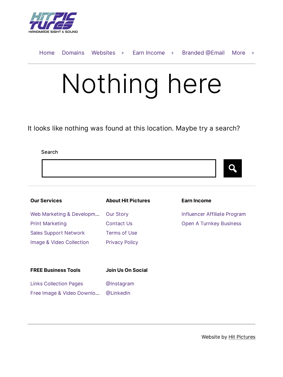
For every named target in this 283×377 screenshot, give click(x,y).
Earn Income (149, 52)
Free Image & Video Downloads (67, 293)
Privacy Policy (122, 242)
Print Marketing (48, 223)
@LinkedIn (118, 293)
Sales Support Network (57, 233)
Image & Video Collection (59, 242)
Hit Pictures (242, 337)
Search (49, 152)
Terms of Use (121, 233)
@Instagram (120, 283)
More (238, 52)
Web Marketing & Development (66, 214)
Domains (73, 52)
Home (47, 52)
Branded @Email (203, 52)
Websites (103, 52)
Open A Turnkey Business (211, 223)
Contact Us (119, 223)
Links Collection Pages (56, 283)
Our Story (117, 214)
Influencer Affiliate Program (214, 214)
